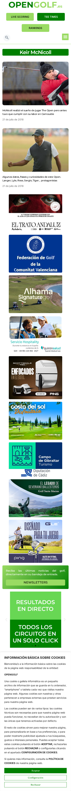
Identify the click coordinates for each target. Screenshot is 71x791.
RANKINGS (35, 28)
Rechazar (35, 784)
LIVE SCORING (20, 16)
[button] (6, 37)
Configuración (35, 777)
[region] (35, 721)
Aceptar (35, 770)
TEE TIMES (51, 16)
